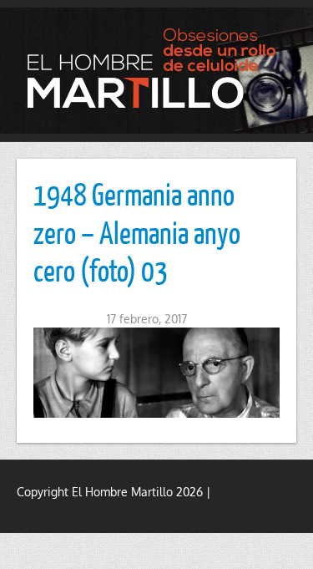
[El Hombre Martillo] (156, 68)
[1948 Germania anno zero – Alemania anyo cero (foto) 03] (156, 373)
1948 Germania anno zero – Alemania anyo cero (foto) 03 (136, 231)
